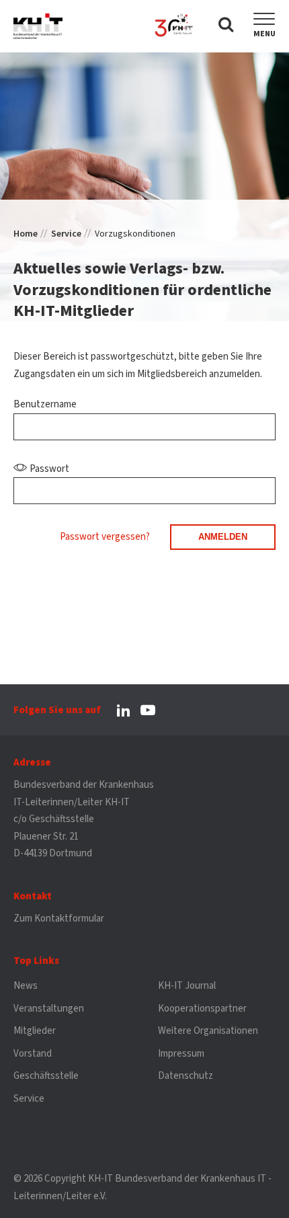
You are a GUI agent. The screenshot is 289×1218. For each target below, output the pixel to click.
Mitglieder (34, 1031)
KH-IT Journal (187, 986)
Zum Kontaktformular (58, 918)
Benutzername (45, 404)
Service (66, 234)
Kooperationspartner (202, 1009)
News (25, 986)
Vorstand (32, 1054)
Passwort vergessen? (105, 537)
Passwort (49, 469)
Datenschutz (185, 1076)
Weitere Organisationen (208, 1031)
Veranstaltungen (48, 1009)
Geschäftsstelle (46, 1076)
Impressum (181, 1054)
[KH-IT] (38, 25)
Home (25, 234)
